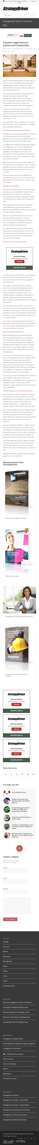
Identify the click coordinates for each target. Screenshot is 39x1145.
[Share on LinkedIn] (28, 774)
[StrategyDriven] (16, 8)
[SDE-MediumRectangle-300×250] (19, 269)
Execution (6, 947)
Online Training (8, 1059)
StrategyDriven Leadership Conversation (16, 1110)
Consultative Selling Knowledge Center (15, 1007)
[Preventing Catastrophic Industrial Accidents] (19, 649)
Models (5, 1069)
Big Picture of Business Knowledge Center (16, 1017)
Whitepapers (7, 1074)
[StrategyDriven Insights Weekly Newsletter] (19, 599)
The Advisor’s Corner (10, 1078)
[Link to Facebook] (28, 1138)
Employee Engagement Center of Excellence (17, 1002)
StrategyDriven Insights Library (13, 1039)
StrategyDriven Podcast (10, 1095)
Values (5, 966)
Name (5, 868)
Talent (5, 976)
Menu (9, 15)
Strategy (5, 942)
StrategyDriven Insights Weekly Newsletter (19, 616)
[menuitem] (5, 1140)
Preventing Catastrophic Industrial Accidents (16, 675)
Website (5, 888)
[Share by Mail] (33, 774)
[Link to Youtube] (21, 1138)
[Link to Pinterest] (34, 1138)
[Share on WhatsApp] (17, 774)
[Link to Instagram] (31, 1138)
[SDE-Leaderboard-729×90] (19, 36)
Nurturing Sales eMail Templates (15, 518)
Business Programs (17, 1054)
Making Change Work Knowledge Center (16, 1012)
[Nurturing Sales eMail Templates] (19, 493)
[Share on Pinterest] (22, 774)
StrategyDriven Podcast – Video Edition (15, 1100)
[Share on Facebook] (6, 774)
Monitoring (6, 956)
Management (7, 961)
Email (5, 878)
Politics (5, 971)
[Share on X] (11, 774)
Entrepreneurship (9, 986)
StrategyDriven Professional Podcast (15, 1115)
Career (5, 981)
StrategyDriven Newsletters (12, 1048)
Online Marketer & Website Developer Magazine (19, 1044)
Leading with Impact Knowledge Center (15, 1022)
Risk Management (19, 48)
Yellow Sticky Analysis (12, 576)
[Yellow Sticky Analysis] (19, 550)
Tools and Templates (10, 1064)
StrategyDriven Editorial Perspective (15, 1120)
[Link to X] (24, 1138)
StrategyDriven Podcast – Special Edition (16, 1105)
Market (5, 951)
